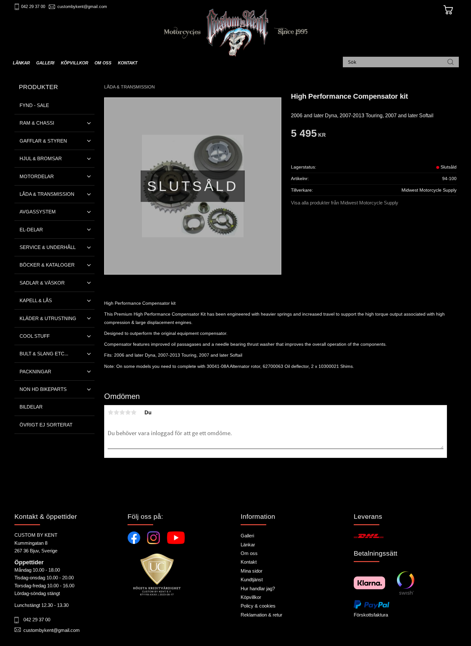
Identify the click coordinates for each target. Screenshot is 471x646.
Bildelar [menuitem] (31, 407)
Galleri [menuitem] (45, 63)
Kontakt (249, 562)
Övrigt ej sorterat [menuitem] (46, 424)
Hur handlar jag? (258, 588)
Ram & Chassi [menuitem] (37, 123)
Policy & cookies (258, 606)
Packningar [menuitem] (35, 371)
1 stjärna (110, 412)
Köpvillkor (251, 597)
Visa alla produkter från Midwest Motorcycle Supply (344, 202)
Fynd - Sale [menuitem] (34, 105)
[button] (89, 123)
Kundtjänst (252, 579)
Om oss (249, 553)
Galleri (247, 535)
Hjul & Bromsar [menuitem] (41, 158)
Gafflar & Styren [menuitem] (43, 141)
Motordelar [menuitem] (37, 176)
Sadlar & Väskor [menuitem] (42, 283)
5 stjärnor (133, 412)
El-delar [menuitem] (31, 229)
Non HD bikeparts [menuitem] (43, 389)
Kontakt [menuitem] (127, 63)
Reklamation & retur (261, 614)
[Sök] (450, 62)
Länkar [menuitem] (21, 63)
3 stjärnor (122, 412)
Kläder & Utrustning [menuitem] (48, 318)
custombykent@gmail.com (82, 6)
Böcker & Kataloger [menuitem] (47, 265)
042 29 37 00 (33, 6)
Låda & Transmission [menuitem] (47, 194)
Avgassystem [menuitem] (38, 211)
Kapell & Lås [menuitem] (36, 300)
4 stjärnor (128, 412)
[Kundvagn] (448, 10)
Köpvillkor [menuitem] (74, 63)
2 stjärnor (116, 412)
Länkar (248, 544)
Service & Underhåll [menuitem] (48, 247)
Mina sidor (251, 571)
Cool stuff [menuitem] (35, 336)
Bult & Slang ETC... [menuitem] (44, 353)
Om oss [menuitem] (103, 63)
